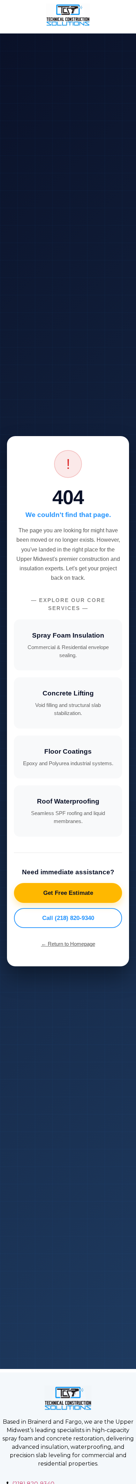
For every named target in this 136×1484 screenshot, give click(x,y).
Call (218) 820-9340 (68, 918)
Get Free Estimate (68, 893)
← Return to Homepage (68, 944)
